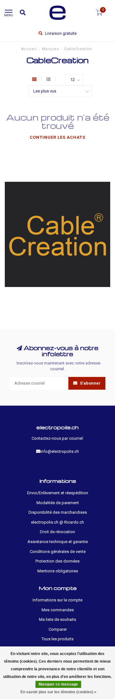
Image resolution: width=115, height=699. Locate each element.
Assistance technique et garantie (57, 541)
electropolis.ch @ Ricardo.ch (57, 522)
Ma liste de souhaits (57, 619)
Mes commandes (58, 609)
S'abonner (90, 383)
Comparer (58, 629)
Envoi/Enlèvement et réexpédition (57, 492)
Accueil (29, 49)
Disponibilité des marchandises (57, 512)
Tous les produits (57, 638)
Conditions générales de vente (58, 551)
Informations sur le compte (57, 600)
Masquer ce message (58, 684)
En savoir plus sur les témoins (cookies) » (58, 692)
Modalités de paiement (57, 502)
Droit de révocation (57, 531)
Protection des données (57, 561)
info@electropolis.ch (59, 451)
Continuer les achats (57, 137)
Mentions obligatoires (57, 571)
